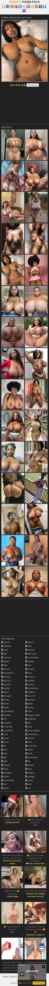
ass (5, 654)
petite (30, 703)
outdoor (31, 692)
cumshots (8, 730)
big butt (7, 684)
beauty (6, 677)
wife (29, 784)
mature (30, 661)
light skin (31, 654)
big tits (6, 688)
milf (29, 665)
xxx (29, 788)
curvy (6, 738)
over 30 (31, 696)
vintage (31, 776)
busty (6, 707)
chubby (7, 715)
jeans (6, 788)
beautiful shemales (12, 673)
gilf (4, 757)
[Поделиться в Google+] (16, 6)
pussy (30, 707)
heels (6, 776)
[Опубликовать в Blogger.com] (3, 6)
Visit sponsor (32, 85)
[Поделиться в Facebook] (7, 6)
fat (4, 746)
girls (5, 761)
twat (29, 769)
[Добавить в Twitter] (44, 6)
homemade (8, 780)
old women (32, 688)
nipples (31, 680)
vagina (30, 773)
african (6, 642)
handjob (7, 773)
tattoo (30, 750)
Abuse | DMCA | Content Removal (17, 976)
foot (5, 753)
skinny (30, 738)
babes (6, 661)
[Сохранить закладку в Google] (11, 6)
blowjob (7, 696)
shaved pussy (34, 734)
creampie (8, 726)
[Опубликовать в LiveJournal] (24, 6)
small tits (31, 746)
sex (29, 723)
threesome (32, 757)
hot (5, 784)
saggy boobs (33, 715)
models (31, 669)
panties (31, 700)
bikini (6, 692)
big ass (6, 680)
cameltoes (8, 711)
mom (29, 673)
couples (7, 723)
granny (6, 765)
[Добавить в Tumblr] (40, 6)
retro (29, 711)
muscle (31, 677)
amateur (7, 646)
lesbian (31, 650)
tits (28, 761)
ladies (30, 642)
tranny (30, 765)
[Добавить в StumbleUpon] (36, 6)
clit (4, 719)
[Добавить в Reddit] (32, 6)
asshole (7, 657)
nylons (30, 684)
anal (5, 650)
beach (6, 669)
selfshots (31, 719)
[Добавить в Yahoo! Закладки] (24, 10)
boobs (6, 700)
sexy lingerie (33, 730)
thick (29, 753)
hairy (5, 769)
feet (5, 750)
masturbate (32, 657)
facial (6, 742)
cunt (5, 734)
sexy (29, 726)
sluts (29, 742)
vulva (30, 780)
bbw (5, 665)
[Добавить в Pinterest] (28, 6)
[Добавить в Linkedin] (20, 6)
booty (6, 703)
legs (29, 646)
